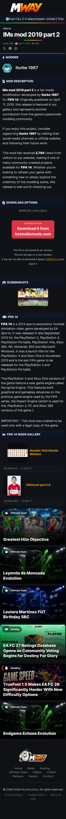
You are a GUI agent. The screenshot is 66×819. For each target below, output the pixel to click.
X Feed (51, 772)
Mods (31, 768)
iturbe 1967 (27, 67)
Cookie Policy (36, 794)
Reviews (18, 776)
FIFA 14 (7, 28)
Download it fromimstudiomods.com (33, 229)
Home (18, 768)
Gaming (45, 768)
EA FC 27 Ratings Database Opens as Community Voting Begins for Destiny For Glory (31, 650)
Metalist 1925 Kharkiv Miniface (44, 452)
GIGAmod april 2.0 (38, 484)
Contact (48, 776)
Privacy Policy (14, 794)
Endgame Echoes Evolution (29, 733)
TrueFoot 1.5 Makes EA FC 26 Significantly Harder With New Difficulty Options (32, 689)
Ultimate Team (18, 772)
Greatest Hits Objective (26, 539)
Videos (37, 772)
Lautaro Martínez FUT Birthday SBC (24, 614)
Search (33, 776)
